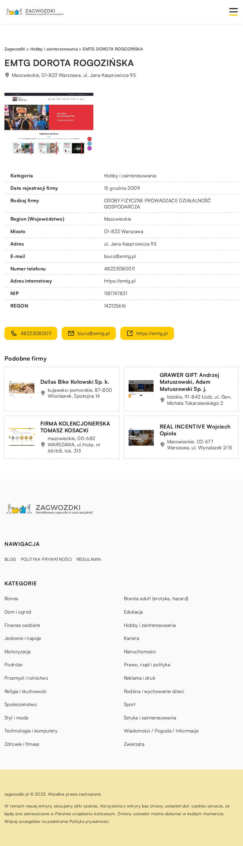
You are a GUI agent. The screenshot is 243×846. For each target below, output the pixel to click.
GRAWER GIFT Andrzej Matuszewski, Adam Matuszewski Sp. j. (189, 382)
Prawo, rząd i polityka (147, 664)
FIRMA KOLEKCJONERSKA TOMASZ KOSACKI (75, 427)
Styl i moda (16, 718)
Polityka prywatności (46, 559)
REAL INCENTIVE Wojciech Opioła (195, 429)
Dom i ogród (17, 612)
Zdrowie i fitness (21, 744)
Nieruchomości (140, 651)
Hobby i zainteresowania (130, 176)
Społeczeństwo (20, 704)
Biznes (11, 598)
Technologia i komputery (30, 731)
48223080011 (119, 269)
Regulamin (88, 559)
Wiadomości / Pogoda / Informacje (161, 731)
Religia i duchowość (25, 691)
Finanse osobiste (22, 625)
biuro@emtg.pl (120, 256)
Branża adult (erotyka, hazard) (156, 598)
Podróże (13, 664)
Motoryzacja (17, 651)
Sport (130, 704)
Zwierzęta (134, 744)
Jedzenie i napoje (22, 638)
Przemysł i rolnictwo (26, 678)
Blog (10, 559)
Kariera (131, 638)
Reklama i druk (140, 678)
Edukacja (133, 612)
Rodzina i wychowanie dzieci (154, 691)
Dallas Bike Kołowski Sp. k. (74, 381)
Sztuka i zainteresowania (150, 718)
